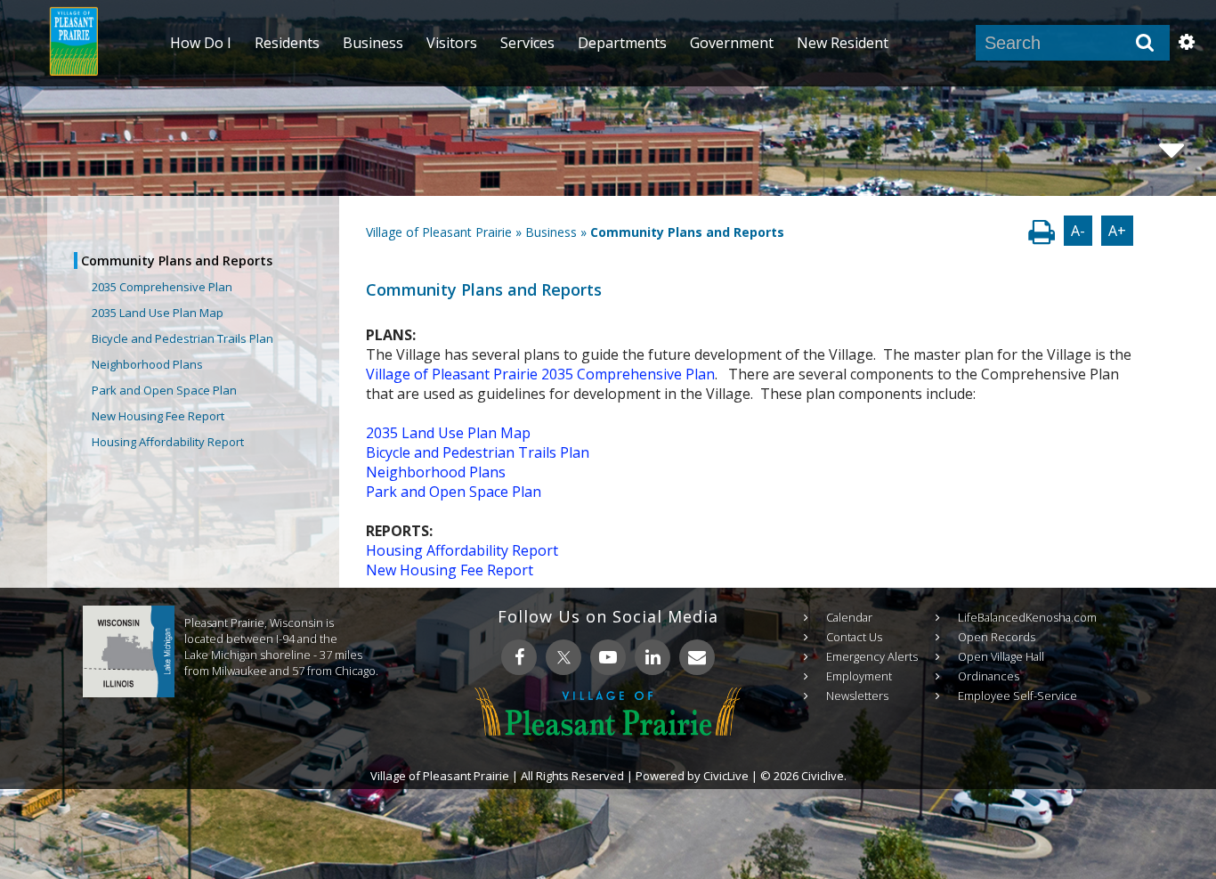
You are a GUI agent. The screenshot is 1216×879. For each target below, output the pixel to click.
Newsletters (857, 696)
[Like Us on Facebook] (519, 657)
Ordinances (988, 676)
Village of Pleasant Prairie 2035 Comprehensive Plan (540, 374)
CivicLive (726, 776)
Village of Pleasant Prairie (439, 232)
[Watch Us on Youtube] (608, 657)
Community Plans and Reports (176, 260)
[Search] (1145, 43)
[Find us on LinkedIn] (652, 657)
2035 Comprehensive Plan (162, 287)
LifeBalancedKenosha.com (1027, 617)
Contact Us (854, 637)
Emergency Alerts (872, 656)
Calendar (849, 617)
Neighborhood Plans (147, 364)
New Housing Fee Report (158, 416)
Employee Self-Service (1017, 696)
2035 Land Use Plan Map (157, 313)
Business (551, 232)
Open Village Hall (1001, 656)
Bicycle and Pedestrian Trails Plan (182, 338)
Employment (859, 676)
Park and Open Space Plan (164, 390)
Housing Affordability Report (168, 442)
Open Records (996, 637)
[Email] (697, 657)
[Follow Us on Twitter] (563, 657)
